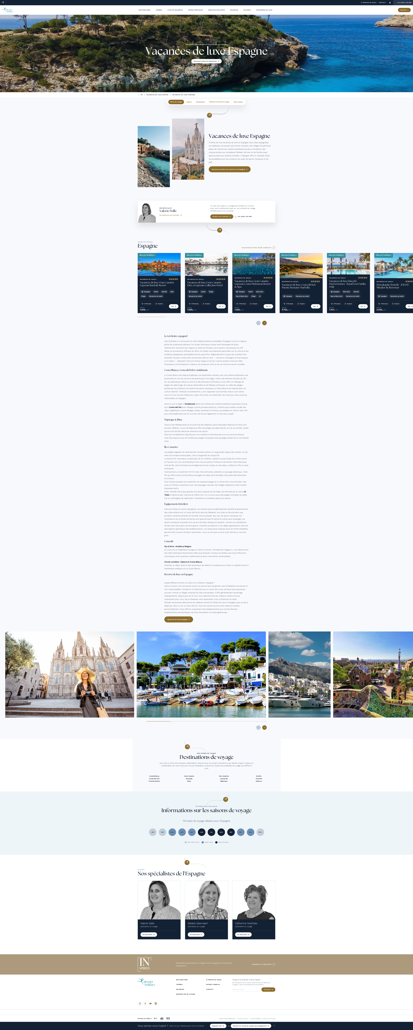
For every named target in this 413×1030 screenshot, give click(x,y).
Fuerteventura (154, 781)
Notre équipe (238, 102)
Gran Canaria (189, 776)
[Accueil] (3, 2)
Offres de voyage (176, 102)
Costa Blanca (154, 776)
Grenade (189, 778)
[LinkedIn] (155, 1003)
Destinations (200, 102)
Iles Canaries (224, 776)
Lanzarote (224, 778)
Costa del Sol (154, 778)
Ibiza (189, 781)
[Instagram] (140, 1003)
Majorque (223, 781)
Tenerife (259, 778)
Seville (258, 776)
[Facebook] (145, 1003)
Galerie (189, 102)
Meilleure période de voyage (219, 102)
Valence (259, 781)
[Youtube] (150, 1003)
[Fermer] (274, 1026)
